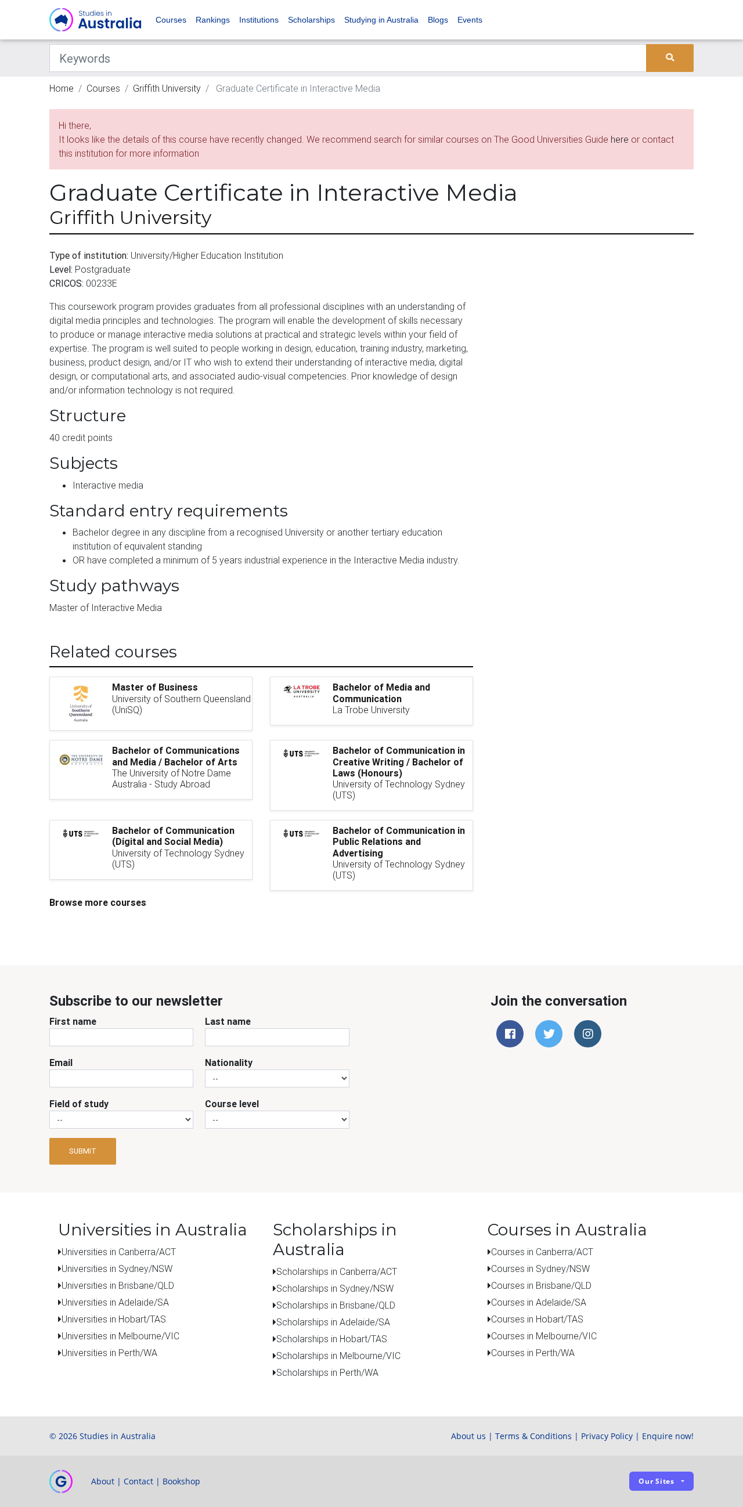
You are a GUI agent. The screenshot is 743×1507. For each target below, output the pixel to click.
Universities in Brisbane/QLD (118, 1285)
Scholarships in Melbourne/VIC (338, 1355)
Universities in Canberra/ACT (119, 1251)
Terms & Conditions (533, 1435)
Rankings (213, 19)
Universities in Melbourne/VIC (120, 1336)
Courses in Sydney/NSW (540, 1268)
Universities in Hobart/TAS (114, 1319)
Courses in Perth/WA (533, 1352)
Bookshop (181, 1481)
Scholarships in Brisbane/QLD (335, 1305)
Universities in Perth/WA (109, 1352)
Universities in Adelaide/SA (115, 1302)
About (102, 1481)
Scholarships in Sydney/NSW (335, 1288)
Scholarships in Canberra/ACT (336, 1271)
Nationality (229, 1062)
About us (468, 1435)
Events (469, 19)
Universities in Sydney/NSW (117, 1268)
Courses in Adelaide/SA (538, 1302)
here (620, 139)
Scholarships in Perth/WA (327, 1372)
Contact (138, 1481)
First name (72, 1021)
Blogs (438, 19)
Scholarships (311, 19)
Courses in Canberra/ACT (542, 1251)
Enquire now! (668, 1435)
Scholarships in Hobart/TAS (331, 1339)
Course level (232, 1104)
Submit (82, 1151)
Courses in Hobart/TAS (537, 1319)
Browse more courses (97, 902)
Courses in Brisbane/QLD (541, 1285)
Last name (228, 1021)
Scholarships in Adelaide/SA (333, 1322)
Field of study (79, 1104)
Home (61, 88)
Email (61, 1062)
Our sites (657, 1481)
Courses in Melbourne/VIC (544, 1336)
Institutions (259, 19)
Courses (171, 19)
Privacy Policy (607, 1435)
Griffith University (167, 88)
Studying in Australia (381, 19)
